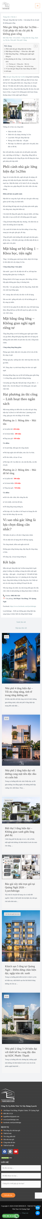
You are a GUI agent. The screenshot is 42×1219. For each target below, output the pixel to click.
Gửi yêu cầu (8, 1195)
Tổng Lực (25, 1213)
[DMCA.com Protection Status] (7, 1158)
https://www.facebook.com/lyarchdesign (23, 606)
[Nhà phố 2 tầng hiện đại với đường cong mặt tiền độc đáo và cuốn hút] (21, 740)
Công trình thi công (28, 38)
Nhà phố (13, 40)
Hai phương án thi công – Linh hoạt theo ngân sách (20, 60)
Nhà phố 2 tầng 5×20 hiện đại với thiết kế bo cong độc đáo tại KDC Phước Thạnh (21, 1052)
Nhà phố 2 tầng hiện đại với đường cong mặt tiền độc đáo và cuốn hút (20, 774)
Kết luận (8, 71)
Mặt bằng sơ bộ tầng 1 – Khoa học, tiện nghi (20, 51)
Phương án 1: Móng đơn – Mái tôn (19, 64)
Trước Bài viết (21, 622)
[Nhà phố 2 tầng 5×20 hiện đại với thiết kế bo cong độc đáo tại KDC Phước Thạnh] (21, 1018)
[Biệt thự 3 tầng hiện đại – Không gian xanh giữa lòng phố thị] (21, 810)
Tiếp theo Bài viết (21, 628)
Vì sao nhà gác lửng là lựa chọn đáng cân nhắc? (21, 69)
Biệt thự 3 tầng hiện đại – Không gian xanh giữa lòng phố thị (19, 832)
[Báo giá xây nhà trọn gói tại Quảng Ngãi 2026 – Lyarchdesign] (21, 867)
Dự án (7, 40)
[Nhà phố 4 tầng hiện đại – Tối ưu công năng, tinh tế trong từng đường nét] (21, 658)
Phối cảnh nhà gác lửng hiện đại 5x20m (18, 49)
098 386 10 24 (8, 1216)
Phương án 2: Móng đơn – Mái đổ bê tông (21, 66)
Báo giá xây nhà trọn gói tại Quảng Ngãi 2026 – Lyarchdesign (20, 887)
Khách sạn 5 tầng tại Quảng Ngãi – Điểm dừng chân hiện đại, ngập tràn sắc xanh (20, 970)
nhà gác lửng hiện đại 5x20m (15, 77)
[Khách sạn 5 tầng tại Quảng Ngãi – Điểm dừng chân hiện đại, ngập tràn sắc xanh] (21, 936)
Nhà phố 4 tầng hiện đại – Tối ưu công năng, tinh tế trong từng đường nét (19, 692)
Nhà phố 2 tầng (22, 40)
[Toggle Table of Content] (34, 46)
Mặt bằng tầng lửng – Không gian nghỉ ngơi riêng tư (20, 55)
